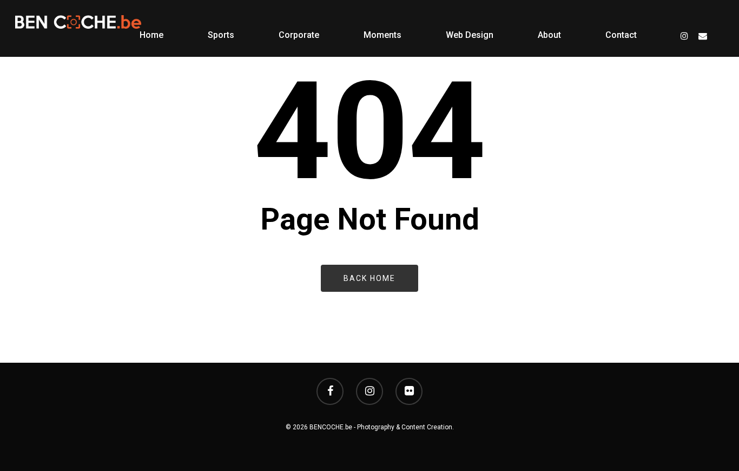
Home (151, 35)
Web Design (469, 35)
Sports (221, 35)
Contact (621, 35)
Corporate (299, 35)
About (549, 35)
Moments (382, 35)
